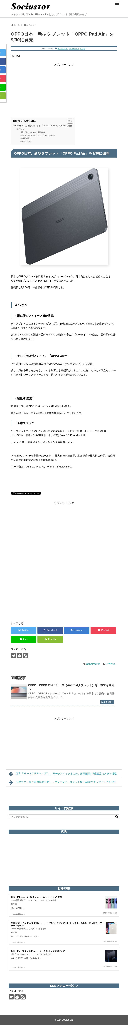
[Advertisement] (64, 89)
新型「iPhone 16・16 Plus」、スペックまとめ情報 (36, 897)
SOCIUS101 (67, 1020)
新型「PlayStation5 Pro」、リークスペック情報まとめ (38, 951)
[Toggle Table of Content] (68, 121)
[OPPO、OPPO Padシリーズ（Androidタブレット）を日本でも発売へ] (19, 691)
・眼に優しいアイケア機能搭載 (32, 132)
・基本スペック (25, 141)
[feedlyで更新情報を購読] (19, 655)
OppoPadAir (93, 664)
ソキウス (110, 664)
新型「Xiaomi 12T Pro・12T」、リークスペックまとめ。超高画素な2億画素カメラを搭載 (66, 773)
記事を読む (106, 702)
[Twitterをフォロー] (13, 655)
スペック (20, 129)
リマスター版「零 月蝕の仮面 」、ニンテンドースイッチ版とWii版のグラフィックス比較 (66, 782)
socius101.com (19, 914)
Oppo (82, 48)
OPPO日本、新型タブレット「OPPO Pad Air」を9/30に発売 (42, 125)
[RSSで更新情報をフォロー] (25, 655)
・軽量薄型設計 (25, 138)
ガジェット (63, 48)
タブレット (74, 48)
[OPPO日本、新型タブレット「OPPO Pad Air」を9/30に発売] (76, 630)
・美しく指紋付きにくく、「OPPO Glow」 (37, 135)
